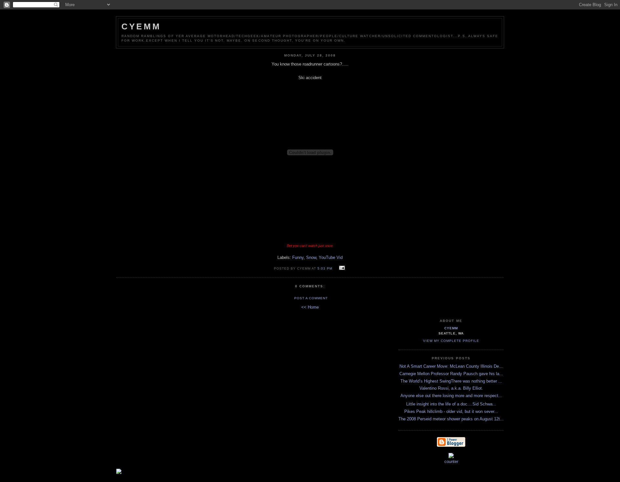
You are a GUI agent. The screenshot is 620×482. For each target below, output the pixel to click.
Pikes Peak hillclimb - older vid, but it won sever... (451, 411)
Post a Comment (311, 298)
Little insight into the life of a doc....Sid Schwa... (451, 404)
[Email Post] (341, 268)
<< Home (310, 307)
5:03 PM (324, 268)
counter (451, 461)
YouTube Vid (331, 257)
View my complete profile (451, 341)
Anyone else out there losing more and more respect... (451, 395)
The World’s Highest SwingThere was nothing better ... (451, 381)
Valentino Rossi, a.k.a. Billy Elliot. (451, 388)
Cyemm (141, 26)
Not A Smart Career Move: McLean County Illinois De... (451, 366)
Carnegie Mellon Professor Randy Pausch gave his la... (451, 373)
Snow (311, 257)
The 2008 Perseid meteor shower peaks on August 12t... (451, 418)
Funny (298, 257)
